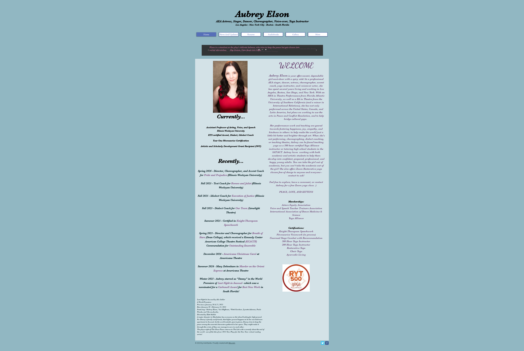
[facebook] (327, 343)
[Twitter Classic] (322, 343)
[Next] (316, 50)
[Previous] (208, 50)
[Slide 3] (265, 49)
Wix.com (232, 343)
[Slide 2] (262, 49)
